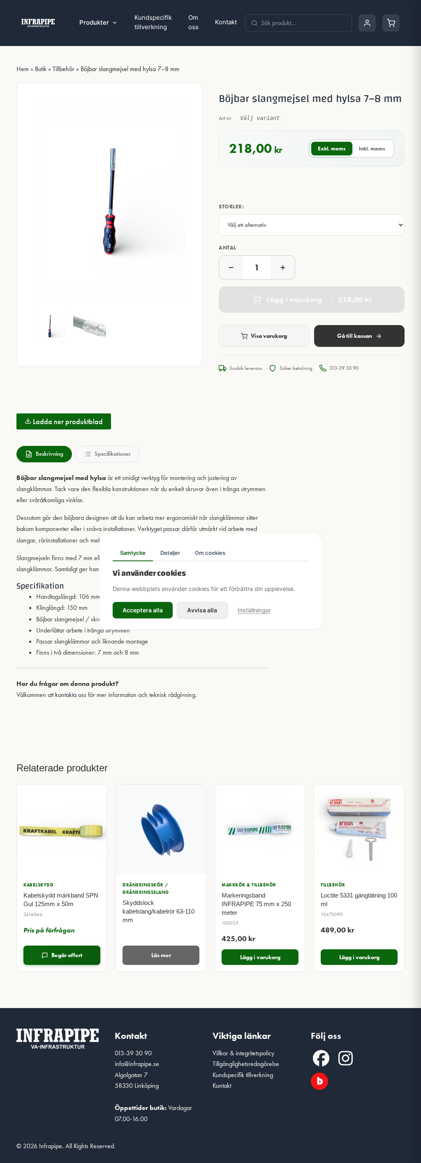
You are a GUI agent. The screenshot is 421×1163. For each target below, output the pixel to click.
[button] (321, 1058)
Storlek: (231, 206)
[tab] (44, 454)
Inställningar (254, 609)
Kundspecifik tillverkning (153, 22)
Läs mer (161, 955)
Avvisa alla (202, 609)
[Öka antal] (282, 267)
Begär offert (66, 955)
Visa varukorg (269, 335)
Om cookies (210, 552)
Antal (227, 247)
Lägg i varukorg (260, 957)
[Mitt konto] (367, 23)
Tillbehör (63, 69)
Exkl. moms (332, 148)
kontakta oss (70, 694)
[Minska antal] (231, 267)
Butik (40, 69)
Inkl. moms (372, 148)
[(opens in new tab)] (319, 1080)
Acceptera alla (143, 609)
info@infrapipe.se (137, 1063)
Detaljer (170, 552)
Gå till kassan (354, 335)
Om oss (193, 22)
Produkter (94, 22)
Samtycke (133, 552)
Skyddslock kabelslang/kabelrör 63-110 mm (158, 911)
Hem (22, 69)
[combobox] (303, 23)
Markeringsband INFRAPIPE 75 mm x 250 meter (256, 904)
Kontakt (226, 22)
